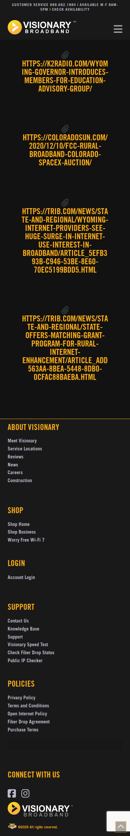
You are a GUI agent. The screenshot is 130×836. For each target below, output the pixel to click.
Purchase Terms (23, 730)
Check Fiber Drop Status (31, 653)
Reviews (15, 457)
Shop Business (22, 532)
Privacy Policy (21, 698)
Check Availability (71, 10)
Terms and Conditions (28, 706)
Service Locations (25, 449)
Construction (20, 481)
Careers (15, 473)
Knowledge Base (23, 629)
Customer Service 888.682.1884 (44, 5)
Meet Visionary (22, 441)
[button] (118, 29)
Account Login (21, 578)
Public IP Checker (25, 661)
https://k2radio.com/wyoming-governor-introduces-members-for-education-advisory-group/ (65, 77)
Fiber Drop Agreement (29, 722)
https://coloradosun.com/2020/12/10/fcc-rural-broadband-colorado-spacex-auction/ (65, 151)
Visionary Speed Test (28, 645)
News (13, 465)
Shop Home (19, 525)
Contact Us (18, 621)
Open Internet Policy (27, 714)
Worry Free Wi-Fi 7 (26, 540)
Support (15, 637)
